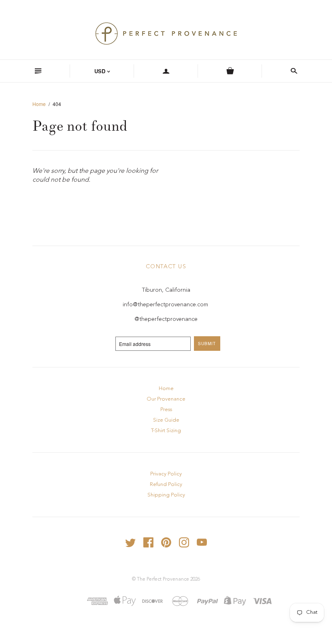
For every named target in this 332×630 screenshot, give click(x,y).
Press (166, 409)
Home (39, 103)
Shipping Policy (166, 495)
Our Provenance (166, 399)
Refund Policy (166, 484)
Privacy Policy (166, 474)
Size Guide (166, 420)
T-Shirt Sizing (166, 430)
